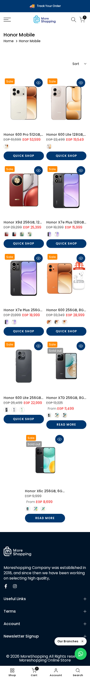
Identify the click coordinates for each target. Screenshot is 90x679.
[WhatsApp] (81, 654)
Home (9, 41)
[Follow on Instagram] (15, 586)
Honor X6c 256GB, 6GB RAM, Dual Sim (57, 491)
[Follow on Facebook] (6, 586)
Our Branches (67, 641)
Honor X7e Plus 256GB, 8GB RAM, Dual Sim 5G (43, 310)
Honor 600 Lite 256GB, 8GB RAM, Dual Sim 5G (42, 397)
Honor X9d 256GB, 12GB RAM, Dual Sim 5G (40, 222)
